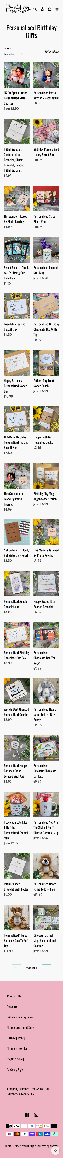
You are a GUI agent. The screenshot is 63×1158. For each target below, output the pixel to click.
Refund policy (15, 1059)
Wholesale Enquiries (20, 1017)
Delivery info (15, 1069)
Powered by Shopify (47, 1146)
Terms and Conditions (20, 1027)
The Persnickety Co (26, 1146)
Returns (12, 1006)
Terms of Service (17, 1048)
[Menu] (57, 8)
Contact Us (14, 996)
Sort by (8, 48)
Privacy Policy (16, 1038)
